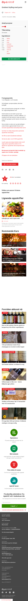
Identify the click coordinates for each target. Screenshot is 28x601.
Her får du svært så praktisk (9, 135)
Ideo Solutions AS (9, 596)
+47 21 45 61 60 (9, 555)
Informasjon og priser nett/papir (9, 543)
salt (7, 51)
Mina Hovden (5, 524)
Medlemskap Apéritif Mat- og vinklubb (11, 549)
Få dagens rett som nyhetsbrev (9, 155)
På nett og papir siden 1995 (8, 538)
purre (8, 40)
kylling (8, 38)
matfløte (9, 47)
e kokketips (19, 135)
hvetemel (9, 44)
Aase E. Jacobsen (6, 515)
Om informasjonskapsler (8, 532)
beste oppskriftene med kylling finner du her (14, 127)
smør (8, 42)
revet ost (9, 49)
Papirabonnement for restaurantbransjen (11, 547)
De (2, 127)
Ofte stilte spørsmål (6, 557)
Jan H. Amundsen (6, 520)
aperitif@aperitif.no (6, 553)
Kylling (13, 12)
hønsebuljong (10, 46)
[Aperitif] (8, 2)
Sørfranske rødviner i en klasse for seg (13, 364)
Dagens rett (7, 12)
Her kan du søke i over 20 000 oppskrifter (12, 139)
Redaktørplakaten (16, 529)
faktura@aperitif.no (6, 579)
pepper (8, 53)
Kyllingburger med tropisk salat (11, 218)
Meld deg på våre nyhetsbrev (8, 562)
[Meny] (25, 2)
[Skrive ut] (13, 170)
